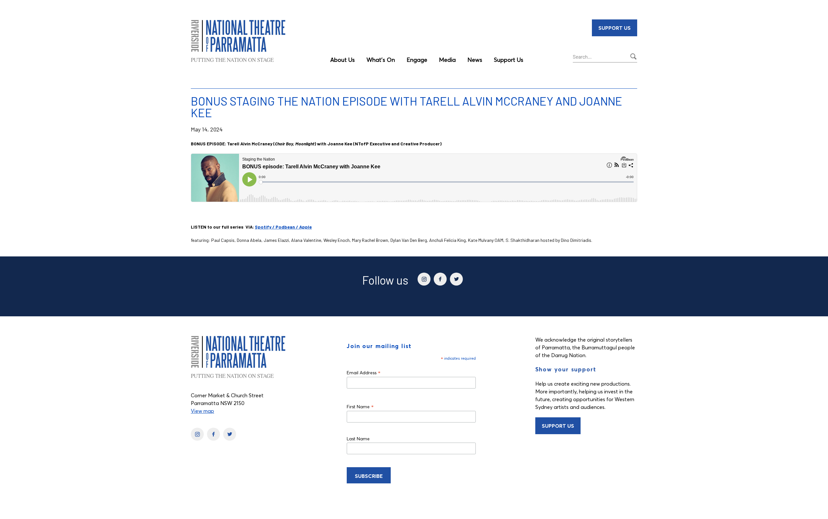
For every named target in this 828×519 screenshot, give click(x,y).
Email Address (364, 372)
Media (447, 59)
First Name (360, 406)
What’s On (380, 59)
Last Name (358, 439)
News (474, 59)
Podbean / (287, 227)
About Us (342, 59)
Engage (417, 59)
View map (202, 411)
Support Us (508, 59)
